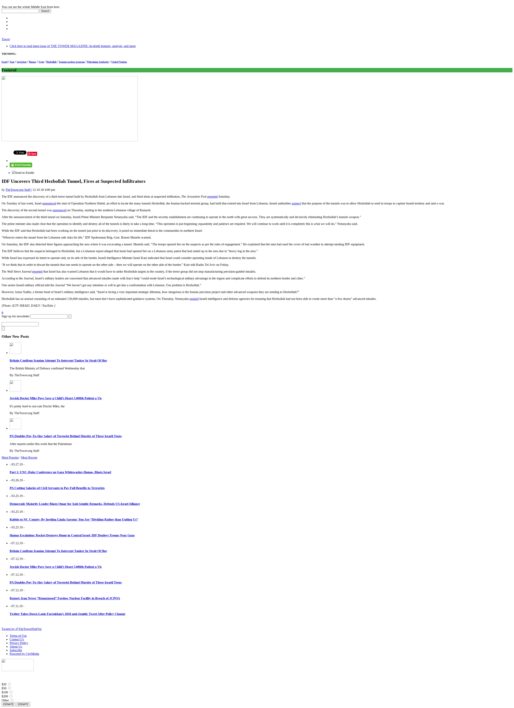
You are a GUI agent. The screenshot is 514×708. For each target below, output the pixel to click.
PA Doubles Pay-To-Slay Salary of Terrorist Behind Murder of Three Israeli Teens (66, 436)
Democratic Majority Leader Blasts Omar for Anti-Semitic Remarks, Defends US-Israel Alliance (75, 504)
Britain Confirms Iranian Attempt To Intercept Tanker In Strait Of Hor (58, 360)
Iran (12, 62)
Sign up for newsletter (16, 316)
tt (2, 312)
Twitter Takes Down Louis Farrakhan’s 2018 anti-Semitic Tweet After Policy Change (67, 614)
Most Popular (10, 457)
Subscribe (16, 650)
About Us (16, 646)
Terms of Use (18, 635)
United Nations (119, 62)
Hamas (32, 62)
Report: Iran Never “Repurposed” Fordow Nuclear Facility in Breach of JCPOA (65, 598)
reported (212, 196)
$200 (5, 696)
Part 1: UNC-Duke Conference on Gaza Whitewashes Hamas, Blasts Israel (60, 472)
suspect (296, 203)
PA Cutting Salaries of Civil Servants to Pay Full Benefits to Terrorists (57, 488)
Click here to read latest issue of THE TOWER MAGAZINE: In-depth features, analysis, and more (73, 46)
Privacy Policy (19, 643)
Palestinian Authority (98, 62)
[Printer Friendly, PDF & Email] (21, 166)
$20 (4, 684)
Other (5, 700)
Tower (6, 39)
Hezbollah (51, 62)
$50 (4, 688)
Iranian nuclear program (72, 62)
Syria (41, 62)
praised (194, 298)
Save (33, 153)
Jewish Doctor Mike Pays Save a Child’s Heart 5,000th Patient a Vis (56, 398)
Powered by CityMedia (24, 653)
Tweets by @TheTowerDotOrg (22, 629)
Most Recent (29, 457)
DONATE (8, 704)
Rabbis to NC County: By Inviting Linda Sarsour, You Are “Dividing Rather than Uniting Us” (74, 519)
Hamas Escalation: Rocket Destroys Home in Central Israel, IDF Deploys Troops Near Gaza (72, 535)
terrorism (22, 62)
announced (49, 203)
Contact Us (17, 639)
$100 (5, 692)
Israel (4, 62)
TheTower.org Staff (18, 189)
